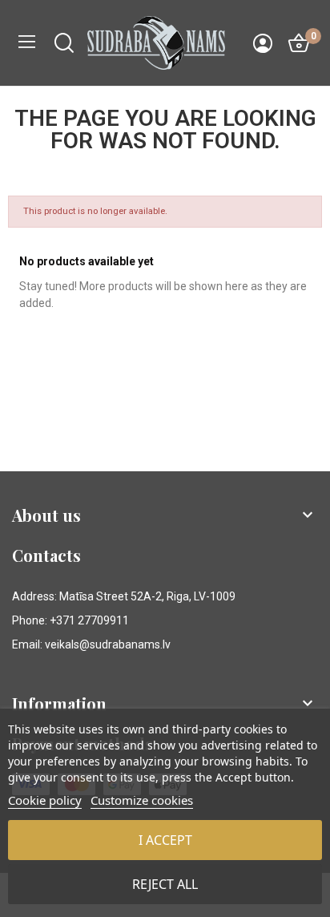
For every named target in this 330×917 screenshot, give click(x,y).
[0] (299, 43)
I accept (165, 840)
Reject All (165, 884)
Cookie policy (45, 800)
